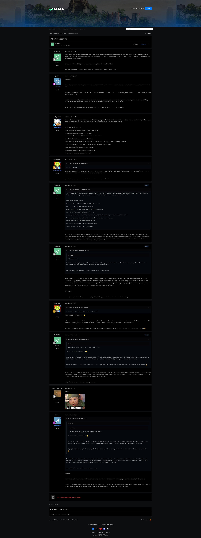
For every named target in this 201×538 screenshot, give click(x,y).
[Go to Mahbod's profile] (52, 44)
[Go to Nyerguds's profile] (57, 165)
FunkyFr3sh (57, 117)
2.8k (58, 89)
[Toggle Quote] (67, 163)
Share (136, 44)
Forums (82, 29)
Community (73, 29)
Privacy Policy (100, 532)
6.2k (58, 173)
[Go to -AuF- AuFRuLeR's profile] (57, 393)
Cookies (108, 532)
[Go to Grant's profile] (57, 81)
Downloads (52, 29)
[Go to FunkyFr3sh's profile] (57, 122)
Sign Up (148, 8)
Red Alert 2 (67, 45)
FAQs (59, 29)
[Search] (151, 29)
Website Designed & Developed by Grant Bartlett (100, 524)
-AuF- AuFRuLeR (57, 388)
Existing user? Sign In (137, 8)
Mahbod (59, 43)
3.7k (58, 130)
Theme (93, 532)
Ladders (66, 29)
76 (58, 65)
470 (58, 402)
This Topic (145, 29)
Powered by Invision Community (100, 535)
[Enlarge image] (84, 315)
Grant (57, 76)
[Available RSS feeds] (150, 520)
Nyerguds (56, 159)
